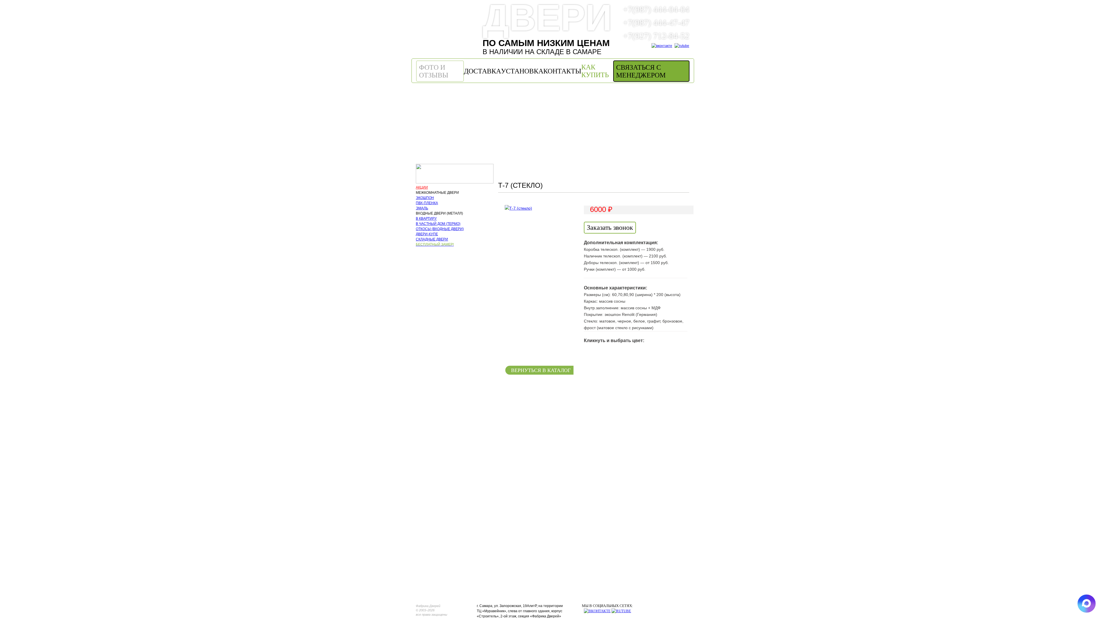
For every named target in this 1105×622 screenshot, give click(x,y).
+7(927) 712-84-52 (655, 36)
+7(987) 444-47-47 (655, 22)
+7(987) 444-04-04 (655, 9)
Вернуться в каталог (541, 370)
